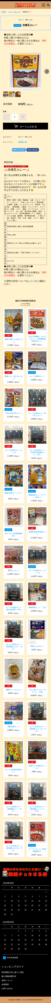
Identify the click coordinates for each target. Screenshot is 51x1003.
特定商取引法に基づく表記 (12, 972)
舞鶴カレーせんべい (14, 690)
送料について (7, 980)
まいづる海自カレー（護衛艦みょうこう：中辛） (37, 809)
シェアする (33, 150)
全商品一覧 (22, 142)
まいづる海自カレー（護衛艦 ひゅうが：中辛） (37, 729)
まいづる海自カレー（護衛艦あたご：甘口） (14, 809)
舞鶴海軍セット (14, 727)
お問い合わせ (7, 988)
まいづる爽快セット (37, 376)
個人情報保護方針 (8, 976)
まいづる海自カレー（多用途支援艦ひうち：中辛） (37, 452)
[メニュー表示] (43, 5)
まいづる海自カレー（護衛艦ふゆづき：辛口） (13, 848)
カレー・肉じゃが (14, 12)
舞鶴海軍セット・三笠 (37, 607)
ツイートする (19, 150)
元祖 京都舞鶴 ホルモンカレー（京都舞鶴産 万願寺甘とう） (37, 338)
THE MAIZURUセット (13, 413)
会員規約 (5, 984)
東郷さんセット (14, 570)
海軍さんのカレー (37, 646)
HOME (3, 12)
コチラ (31, 281)
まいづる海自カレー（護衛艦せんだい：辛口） (13, 646)
